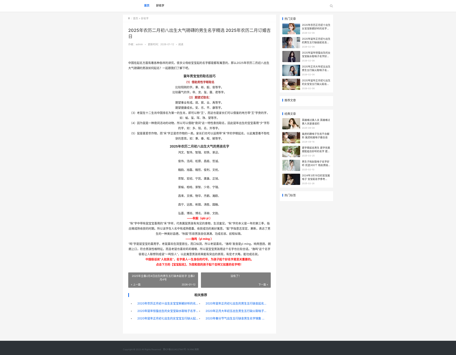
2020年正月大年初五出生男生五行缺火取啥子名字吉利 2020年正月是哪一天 (236, 311)
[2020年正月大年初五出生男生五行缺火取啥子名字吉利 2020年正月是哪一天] (291, 67)
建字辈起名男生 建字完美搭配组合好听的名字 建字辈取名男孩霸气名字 (316, 151)
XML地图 (194, 349)
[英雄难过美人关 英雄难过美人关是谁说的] (291, 120)
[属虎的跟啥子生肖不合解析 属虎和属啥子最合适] (291, 134)
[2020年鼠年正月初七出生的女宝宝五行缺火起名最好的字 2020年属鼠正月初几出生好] (291, 80)
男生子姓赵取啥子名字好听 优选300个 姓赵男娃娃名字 (315, 165)
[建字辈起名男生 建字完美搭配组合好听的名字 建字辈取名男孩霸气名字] (291, 148)
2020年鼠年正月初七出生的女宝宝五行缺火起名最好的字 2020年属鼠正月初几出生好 (168, 318)
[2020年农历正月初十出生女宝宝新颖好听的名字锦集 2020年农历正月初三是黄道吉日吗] (291, 25)
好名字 (160, 5)
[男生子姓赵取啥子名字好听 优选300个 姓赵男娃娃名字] (291, 162)
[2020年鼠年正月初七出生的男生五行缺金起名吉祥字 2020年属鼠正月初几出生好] (291, 39)
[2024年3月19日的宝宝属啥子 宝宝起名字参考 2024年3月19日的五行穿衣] (291, 175)
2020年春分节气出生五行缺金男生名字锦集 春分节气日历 (236, 318)
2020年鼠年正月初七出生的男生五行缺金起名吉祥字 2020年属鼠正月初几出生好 (236, 303)
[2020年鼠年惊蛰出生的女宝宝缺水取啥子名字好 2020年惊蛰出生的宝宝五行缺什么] (291, 53)
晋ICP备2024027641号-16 (176, 349)
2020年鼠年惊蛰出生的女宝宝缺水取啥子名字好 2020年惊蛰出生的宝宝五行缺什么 (168, 311)
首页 (146, 5)
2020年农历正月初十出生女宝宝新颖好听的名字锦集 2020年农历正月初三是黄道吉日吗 (168, 303)
